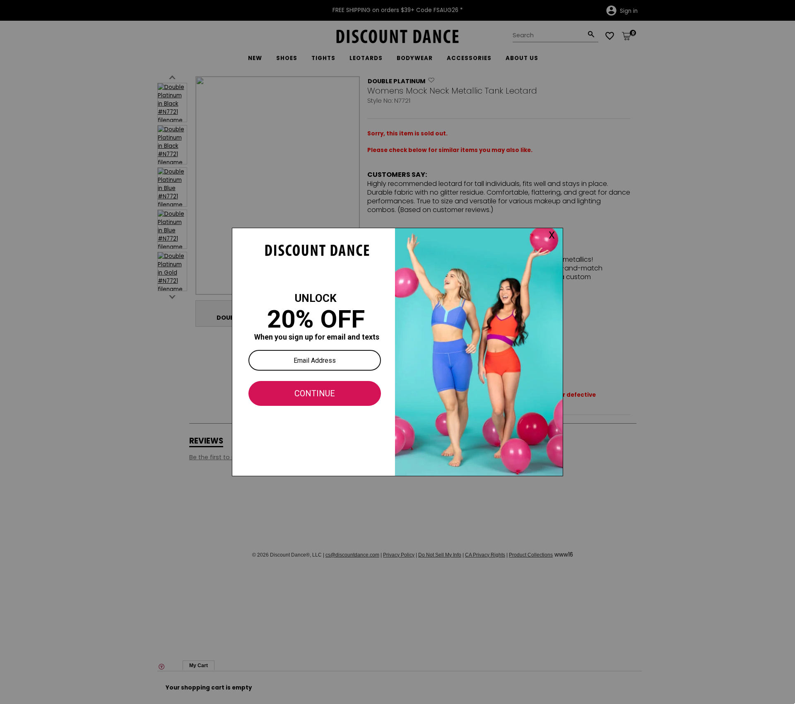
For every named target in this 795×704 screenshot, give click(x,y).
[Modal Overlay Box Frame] (397, 352)
